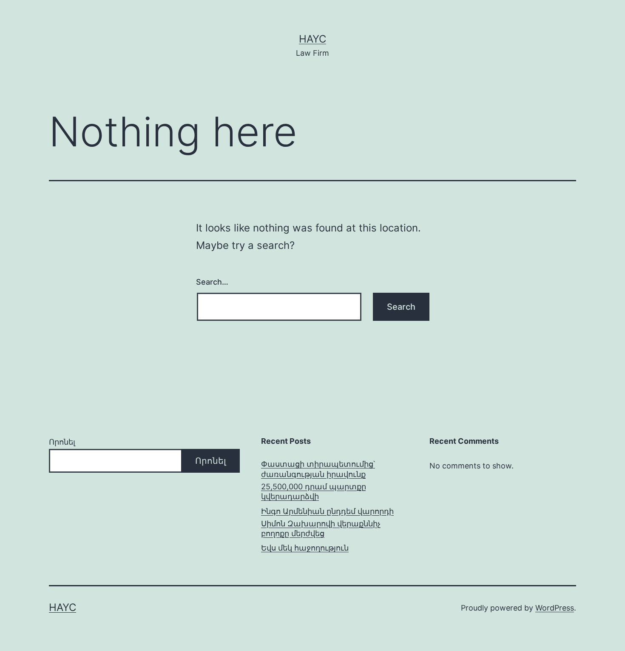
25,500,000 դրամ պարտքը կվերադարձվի (313, 491)
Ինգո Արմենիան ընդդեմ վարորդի (327, 511)
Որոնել (62, 441)
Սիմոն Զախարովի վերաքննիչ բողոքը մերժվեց (321, 528)
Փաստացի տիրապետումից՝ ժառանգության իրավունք (318, 469)
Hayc (312, 39)
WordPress (554, 607)
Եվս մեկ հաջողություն (305, 547)
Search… (212, 281)
